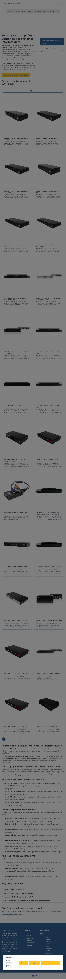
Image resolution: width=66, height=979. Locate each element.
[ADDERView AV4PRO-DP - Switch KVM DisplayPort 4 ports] (17, 437)
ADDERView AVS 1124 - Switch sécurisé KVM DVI (16, 245)
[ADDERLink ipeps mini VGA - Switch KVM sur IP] (17, 491)
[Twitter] (30, 976)
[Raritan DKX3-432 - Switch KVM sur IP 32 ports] (49, 384)
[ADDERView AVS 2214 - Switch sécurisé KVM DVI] (49, 169)
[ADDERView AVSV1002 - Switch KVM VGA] (49, 437)
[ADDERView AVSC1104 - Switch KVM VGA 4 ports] (17, 651)
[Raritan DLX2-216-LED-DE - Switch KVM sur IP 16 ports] (49, 544)
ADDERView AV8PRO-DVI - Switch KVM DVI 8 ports (48, 674)
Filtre (34, 91)
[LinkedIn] (36, 976)
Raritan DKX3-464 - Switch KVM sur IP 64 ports (47, 352)
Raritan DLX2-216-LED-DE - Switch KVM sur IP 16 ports (49, 567)
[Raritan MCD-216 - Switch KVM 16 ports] (17, 384)
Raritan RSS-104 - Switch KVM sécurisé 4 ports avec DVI (15, 567)
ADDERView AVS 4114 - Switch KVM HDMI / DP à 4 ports (16, 191)
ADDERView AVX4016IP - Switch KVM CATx (16, 620)
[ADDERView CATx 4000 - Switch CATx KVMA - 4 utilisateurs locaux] (49, 276)
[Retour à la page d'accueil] (11, 4)
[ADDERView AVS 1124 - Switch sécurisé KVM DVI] (17, 223)
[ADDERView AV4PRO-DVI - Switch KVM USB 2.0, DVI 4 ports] (17, 330)
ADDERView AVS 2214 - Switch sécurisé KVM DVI (48, 191)
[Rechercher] (62, 3)
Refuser (23, 963)
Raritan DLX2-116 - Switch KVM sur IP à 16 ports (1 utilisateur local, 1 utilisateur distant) (48, 513)
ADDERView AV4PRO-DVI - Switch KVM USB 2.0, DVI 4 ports (16, 352)
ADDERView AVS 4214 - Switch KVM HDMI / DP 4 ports (16, 138)
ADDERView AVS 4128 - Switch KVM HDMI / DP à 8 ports (48, 245)
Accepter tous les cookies (50, 963)
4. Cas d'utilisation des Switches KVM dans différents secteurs (26, 901)
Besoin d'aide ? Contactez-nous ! (52, 42)
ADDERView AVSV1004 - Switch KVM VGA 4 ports (16, 727)
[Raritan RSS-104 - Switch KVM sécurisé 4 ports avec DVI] (17, 544)
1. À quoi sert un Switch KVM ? (13, 890)
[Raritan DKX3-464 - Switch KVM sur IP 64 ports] (49, 330)
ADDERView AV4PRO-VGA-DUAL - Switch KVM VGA (49, 621)
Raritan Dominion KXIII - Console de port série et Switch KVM (16, 298)
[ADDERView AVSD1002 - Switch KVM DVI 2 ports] (49, 704)
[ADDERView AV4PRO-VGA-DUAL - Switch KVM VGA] (49, 598)
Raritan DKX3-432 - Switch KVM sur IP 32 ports (47, 406)
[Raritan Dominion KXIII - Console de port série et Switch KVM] (17, 276)
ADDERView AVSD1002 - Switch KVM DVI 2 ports (48, 727)
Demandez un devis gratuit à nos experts (16, 75)
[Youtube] (33, 976)
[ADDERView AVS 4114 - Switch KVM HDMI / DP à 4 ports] (17, 169)
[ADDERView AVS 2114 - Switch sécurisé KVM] (49, 116)
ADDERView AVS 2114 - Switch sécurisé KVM (48, 138)
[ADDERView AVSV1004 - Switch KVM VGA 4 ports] (17, 704)
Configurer (34, 963)
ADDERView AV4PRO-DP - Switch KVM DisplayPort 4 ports (14, 460)
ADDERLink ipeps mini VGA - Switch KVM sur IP (16, 513)
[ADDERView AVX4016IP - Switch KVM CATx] (17, 598)
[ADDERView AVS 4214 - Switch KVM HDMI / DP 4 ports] (17, 116)
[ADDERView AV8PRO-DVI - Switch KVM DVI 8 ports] (49, 651)
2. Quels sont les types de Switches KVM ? (18, 893)
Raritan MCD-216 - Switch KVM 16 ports (15, 406)
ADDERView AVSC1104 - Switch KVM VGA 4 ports (16, 674)
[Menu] (58, 3)
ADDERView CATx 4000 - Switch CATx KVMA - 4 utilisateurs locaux (49, 298)
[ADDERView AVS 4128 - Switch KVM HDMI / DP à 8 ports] (49, 223)
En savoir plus (9, 967)
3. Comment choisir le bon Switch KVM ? (17, 897)
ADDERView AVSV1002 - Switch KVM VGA (47, 459)
